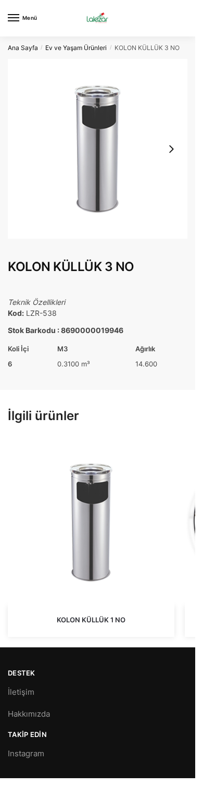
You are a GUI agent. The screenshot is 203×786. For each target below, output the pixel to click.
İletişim (21, 692)
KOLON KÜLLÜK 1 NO (91, 620)
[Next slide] (171, 149)
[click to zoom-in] (97, 149)
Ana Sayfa (23, 48)
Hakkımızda (29, 714)
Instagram (26, 753)
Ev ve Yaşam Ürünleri (76, 48)
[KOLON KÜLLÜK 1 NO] (91, 522)
